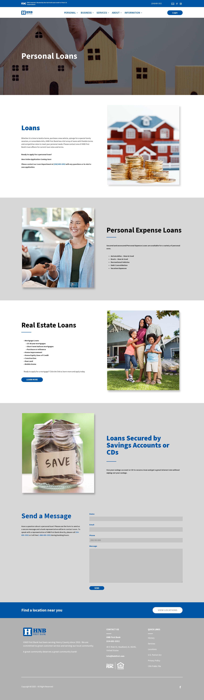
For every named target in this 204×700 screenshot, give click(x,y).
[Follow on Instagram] (181, 4)
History (151, 638)
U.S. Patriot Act (155, 655)
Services (151, 643)
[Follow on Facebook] (177, 4)
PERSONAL (70, 12)
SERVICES (102, 12)
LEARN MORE (32, 379)
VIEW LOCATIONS (167, 610)
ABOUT (116, 12)
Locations (152, 649)
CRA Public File (154, 666)
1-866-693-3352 (44, 535)
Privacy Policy (154, 660)
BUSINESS (86, 12)
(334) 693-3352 (156, 3)
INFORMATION (132, 12)
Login (175, 12)
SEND (96, 588)
